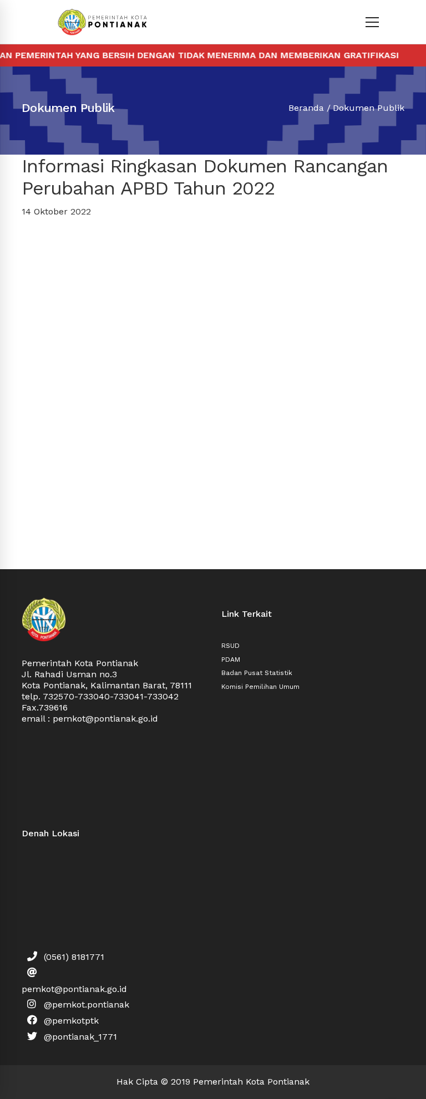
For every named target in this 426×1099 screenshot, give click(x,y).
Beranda (306, 108)
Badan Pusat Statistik (256, 673)
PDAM (230, 659)
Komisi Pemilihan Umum (260, 687)
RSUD (230, 646)
